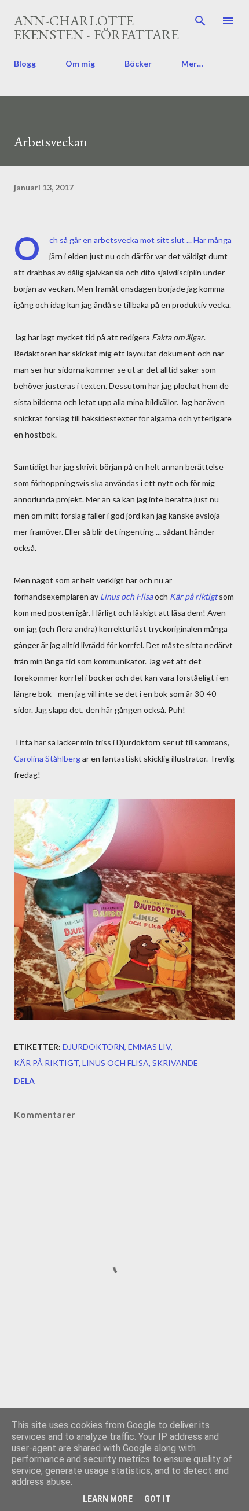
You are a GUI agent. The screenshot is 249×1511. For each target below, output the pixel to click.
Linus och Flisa (126, 596)
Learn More (108, 1498)
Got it (157, 1498)
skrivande (175, 1063)
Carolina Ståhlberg (47, 758)
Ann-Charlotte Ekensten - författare (96, 27)
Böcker (138, 63)
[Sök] (200, 21)
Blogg (25, 63)
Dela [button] (24, 1081)
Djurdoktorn (93, 1047)
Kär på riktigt (193, 596)
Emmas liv (149, 1047)
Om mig (80, 63)
